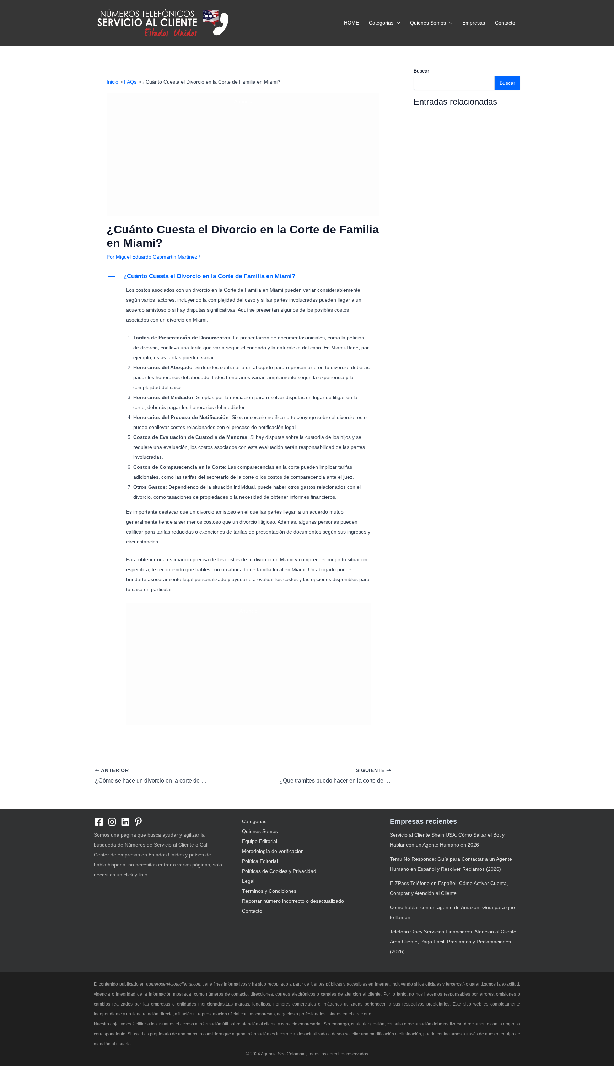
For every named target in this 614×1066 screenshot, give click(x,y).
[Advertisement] (243, 159)
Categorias (381, 23)
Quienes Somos (428, 23)
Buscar (421, 71)
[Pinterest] (138, 821)
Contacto (505, 23)
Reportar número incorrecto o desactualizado (293, 901)
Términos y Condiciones (269, 891)
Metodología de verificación (273, 851)
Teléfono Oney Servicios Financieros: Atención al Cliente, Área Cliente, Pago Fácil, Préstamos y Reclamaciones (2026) (454, 941)
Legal (248, 881)
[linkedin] (125, 821)
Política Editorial (260, 861)
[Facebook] (99, 821)
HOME (351, 23)
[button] (396, 23)
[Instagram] (112, 821)
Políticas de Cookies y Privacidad (279, 871)
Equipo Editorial (259, 841)
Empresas (473, 23)
